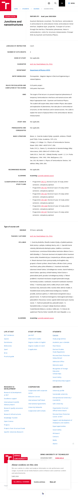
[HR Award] (43, 493)
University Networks (35, 407)
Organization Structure (60, 408)
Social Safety (57, 377)
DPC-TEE (44, 188)
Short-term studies (34, 339)
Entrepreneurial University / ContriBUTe (62, 399)
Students (25, 9)
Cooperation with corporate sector (37, 392)
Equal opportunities (59, 426)
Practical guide (9, 356)
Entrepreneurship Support (61, 381)
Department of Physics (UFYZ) (40, 70)
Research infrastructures (12, 414)
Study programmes (59, 339)
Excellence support (10, 398)
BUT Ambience (9, 335)
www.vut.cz (59, 458)
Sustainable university (60, 394)
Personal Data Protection (61, 355)
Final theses (57, 346)
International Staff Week (36, 400)
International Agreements (37, 404)
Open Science (8, 421)
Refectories (8, 346)
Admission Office (58, 361)
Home (16, 9)
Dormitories (8, 342)
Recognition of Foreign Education (60, 370)
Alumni (55, 444)
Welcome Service (34, 397)
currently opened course (46, 176)
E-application (32, 349)
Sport (6, 349)
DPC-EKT (44, 212)
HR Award (56, 433)
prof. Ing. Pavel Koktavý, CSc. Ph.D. (41, 64)
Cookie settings (39, 482)
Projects (7, 425)
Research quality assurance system (13, 409)
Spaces (6, 339)
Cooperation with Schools (37, 411)
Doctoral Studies (58, 349)
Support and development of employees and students (62, 421)
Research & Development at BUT (12, 394)
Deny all (53, 482)
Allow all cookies (21, 482)
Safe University (58, 404)
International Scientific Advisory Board (11, 403)
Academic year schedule (61, 342)
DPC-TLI (43, 182)
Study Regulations (59, 352)
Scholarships (57, 374)
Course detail (48, 9)
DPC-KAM (44, 206)
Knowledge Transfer (11, 418)
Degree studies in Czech (36, 346)
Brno (5, 353)
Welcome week (58, 365)
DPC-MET (44, 200)
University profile (58, 391)
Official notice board (60, 411)
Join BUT (31, 335)
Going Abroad (57, 358)
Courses (36, 9)
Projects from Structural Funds (14, 428)
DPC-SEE (44, 194)
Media (55, 440)
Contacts (56, 437)
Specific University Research (13, 432)
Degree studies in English (37, 342)
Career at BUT (58, 417)
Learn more (15, 476)
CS (62, 3)
